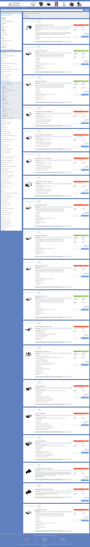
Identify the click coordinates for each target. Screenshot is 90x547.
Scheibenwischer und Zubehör (6, 40)
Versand (88, 34)
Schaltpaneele (3, 38)
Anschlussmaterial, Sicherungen (6, 15)
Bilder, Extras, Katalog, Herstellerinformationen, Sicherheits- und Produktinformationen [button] (49, 41)
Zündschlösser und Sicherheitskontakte (7, 49)
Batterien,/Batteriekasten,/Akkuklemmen (3, 18)
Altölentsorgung (54, 535)
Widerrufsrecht (8, 7)
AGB (19, 7)
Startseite (3, 7)
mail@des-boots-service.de (48, 0)
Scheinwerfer (3, 42)
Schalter (2, 36)
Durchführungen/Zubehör (4, 24)
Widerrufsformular (15, 7)
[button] (11, 54)
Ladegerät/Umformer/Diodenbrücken (3, 30)
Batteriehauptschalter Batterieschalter (7, 21)
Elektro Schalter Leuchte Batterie (29, 21)
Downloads (39, 535)
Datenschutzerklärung (24, 7)
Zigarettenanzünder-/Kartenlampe (4, 47)
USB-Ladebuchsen (4, 44)
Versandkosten (43, 535)
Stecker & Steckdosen (4, 34)
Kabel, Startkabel (4, 32)
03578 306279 (40, 0)
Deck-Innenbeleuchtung (4, 26)
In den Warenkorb (85, 36)
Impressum (49, 535)
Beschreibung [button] (37, 52)
